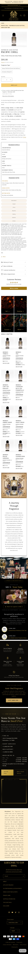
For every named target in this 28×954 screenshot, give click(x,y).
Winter (20, 329)
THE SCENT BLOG (7, 902)
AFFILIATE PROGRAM (8, 885)
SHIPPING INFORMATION (9, 899)
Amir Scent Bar (12, 942)
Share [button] (4, 256)
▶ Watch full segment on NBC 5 (14, 606)
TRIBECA (5, 354)
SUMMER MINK (20, 456)
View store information (8, 96)
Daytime (14, 210)
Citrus (24, 137)
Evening (19, 311)
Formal (6, 329)
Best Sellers (14, 200)
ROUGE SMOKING (6, 457)
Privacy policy (19, 942)
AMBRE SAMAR (7, 422)
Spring (14, 214)
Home (2, 23)
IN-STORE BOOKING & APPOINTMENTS (12, 888)
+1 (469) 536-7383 (8, 746)
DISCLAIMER (6, 906)
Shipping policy (15, 947)
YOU (17, 354)
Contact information (7, 944)
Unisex (14, 220)
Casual (14, 203)
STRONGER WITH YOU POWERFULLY (20, 388)
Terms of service (23, 944)
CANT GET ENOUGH (6, 387)
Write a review (14, 288)
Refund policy (15, 944)
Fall (6, 311)
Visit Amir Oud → (14, 700)
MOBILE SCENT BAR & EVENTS (10, 892)
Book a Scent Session (20, 772)
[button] (3, 15)
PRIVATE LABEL (7, 895)
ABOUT (5, 881)
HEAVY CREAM (20, 422)
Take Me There (6, 772)
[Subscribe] (23, 876)
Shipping (2, 62)
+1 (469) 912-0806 (8, 752)
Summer (14, 217)
